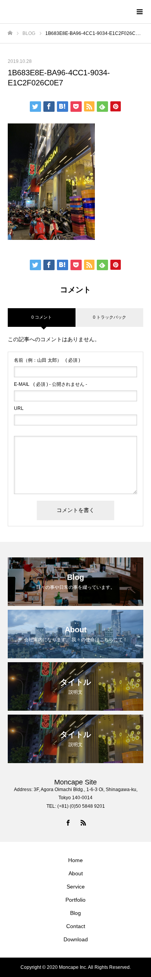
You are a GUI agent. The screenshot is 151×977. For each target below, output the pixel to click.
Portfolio (75, 900)
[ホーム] (10, 33)
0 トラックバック (109, 317)
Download (75, 939)
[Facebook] (68, 822)
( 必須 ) (47, 360)
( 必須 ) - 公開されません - (50, 384)
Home (75, 860)
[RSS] (83, 822)
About (76, 873)
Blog (75, 913)
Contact (75, 926)
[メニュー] (139, 11)
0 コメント (41, 317)
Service (76, 886)
